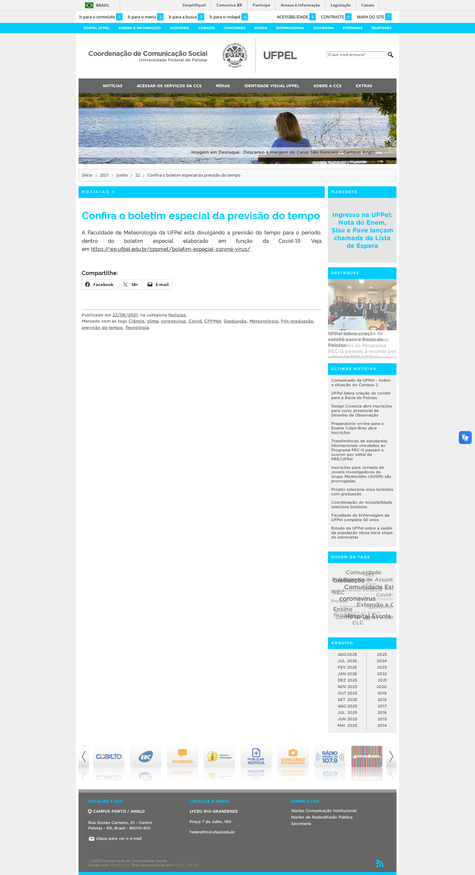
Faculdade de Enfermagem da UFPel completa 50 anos (360, 517)
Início (87, 175)
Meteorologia (263, 321)
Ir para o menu (145, 17)
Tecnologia (137, 327)
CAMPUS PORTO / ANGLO (119, 811)
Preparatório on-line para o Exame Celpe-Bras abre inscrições (357, 428)
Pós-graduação (297, 321)
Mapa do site (373, 17)
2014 (382, 725)
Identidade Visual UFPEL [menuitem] (271, 86)
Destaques (345, 273)
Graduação (235, 321)
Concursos (234, 28)
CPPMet (212, 321)
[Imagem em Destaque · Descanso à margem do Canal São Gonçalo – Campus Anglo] (237, 163)
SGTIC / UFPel (186, 865)
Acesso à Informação (139, 28)
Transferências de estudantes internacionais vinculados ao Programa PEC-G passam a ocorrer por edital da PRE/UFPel (362, 344)
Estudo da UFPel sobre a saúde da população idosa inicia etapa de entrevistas (362, 532)
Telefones (381, 28)
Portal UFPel (97, 28)
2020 (381, 687)
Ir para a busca (185, 17)
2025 (382, 654)
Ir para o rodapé (227, 17)
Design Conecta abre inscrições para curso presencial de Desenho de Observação (361, 410)
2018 (382, 699)
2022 (382, 674)
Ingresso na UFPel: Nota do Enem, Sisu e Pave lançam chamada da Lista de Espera (362, 230)
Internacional (290, 28)
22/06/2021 (125, 315)
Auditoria (179, 28)
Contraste (335, 17)
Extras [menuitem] (364, 86)
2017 (382, 706)
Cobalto (206, 28)
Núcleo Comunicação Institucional (323, 810)
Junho (122, 175)
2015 (382, 719)
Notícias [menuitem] (112, 86)
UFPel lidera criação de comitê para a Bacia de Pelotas (361, 395)
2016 (382, 712)
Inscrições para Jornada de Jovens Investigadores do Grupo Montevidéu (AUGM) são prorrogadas (361, 474)
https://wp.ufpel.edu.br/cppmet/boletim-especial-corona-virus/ (170, 248)
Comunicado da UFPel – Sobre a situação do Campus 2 (360, 382)
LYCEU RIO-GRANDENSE (214, 811)
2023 (382, 667)
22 (137, 175)
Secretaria (301, 823)
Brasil (103, 5)
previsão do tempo (102, 327)
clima (152, 321)
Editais (260, 28)
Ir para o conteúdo (100, 17)
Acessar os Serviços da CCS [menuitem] (169, 86)
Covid (195, 321)
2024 (382, 661)
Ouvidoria (323, 28)
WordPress (119, 865)
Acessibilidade (295, 17)
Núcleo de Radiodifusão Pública (322, 817)
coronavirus (173, 321)
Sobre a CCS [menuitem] (327, 86)
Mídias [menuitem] (223, 86)
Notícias (96, 192)
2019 (382, 693)
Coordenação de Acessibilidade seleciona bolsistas (361, 504)
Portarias (352, 28)
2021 (104, 175)
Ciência (136, 321)
